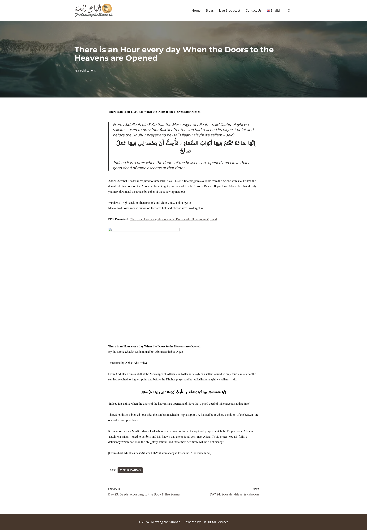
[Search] (289, 10)
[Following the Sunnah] (94, 10)
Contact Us (253, 10)
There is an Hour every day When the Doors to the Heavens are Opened (173, 219)
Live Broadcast (229, 10)
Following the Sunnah (164, 522)
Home (196, 10)
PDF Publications (85, 70)
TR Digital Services (215, 522)
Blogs (210, 10)
